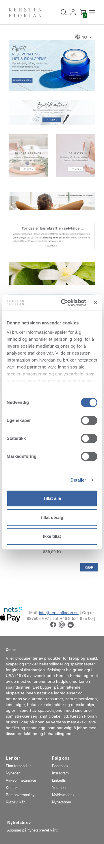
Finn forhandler (18, 766)
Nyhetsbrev (61, 802)
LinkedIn (59, 780)
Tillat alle (52, 498)
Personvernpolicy (20, 795)
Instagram (60, 773)
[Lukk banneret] (95, 303)
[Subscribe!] (70, 624)
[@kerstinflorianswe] (61, 624)
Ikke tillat (52, 536)
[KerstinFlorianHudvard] (53, 624)
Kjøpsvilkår (15, 802)
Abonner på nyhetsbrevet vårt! (32, 830)
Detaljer (78, 480)
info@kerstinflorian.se (59, 612)
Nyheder (13, 773)
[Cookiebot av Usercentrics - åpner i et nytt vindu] (64, 302)
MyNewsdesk (63, 795)
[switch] (89, 420)
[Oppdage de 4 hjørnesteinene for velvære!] (52, 200)
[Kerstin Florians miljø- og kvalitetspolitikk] (52, 235)
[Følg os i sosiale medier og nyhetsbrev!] (75, 155)
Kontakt (12, 787)
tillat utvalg (52, 517)
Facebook (60, 766)
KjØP (89, 567)
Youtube (59, 787)
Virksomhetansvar (21, 780)
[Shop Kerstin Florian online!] (52, 112)
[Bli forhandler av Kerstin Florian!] (28, 155)
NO (84, 37)
